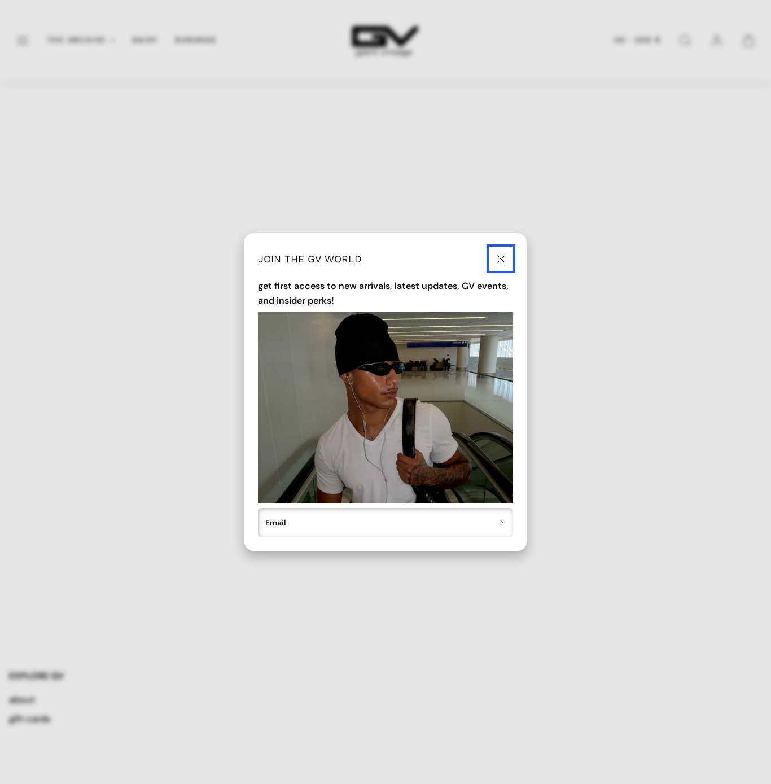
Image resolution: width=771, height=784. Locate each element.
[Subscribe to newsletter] (502, 522)
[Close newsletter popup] (501, 259)
